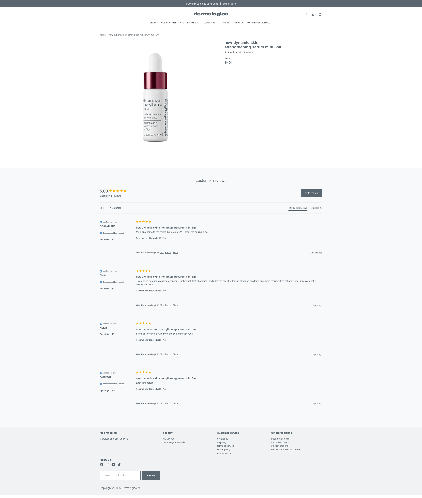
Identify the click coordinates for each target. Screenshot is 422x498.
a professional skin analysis (114, 438)
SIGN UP (151, 475)
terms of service (225, 446)
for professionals (280, 442)
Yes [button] (162, 252)
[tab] (297, 208)
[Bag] (320, 14)
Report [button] (168, 252)
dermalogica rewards (174, 442)
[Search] (305, 14)
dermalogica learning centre (286, 449)
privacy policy (224, 453)
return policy (223, 449)
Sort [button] (102, 207)
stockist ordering (279, 446)
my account (169, 438)
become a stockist (280, 438)
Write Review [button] (312, 193)
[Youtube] (113, 464)
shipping (221, 442)
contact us (222, 438)
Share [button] (175, 252)
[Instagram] (107, 464)
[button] (239, 52)
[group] (117, 191)
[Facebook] (102, 464)
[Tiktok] (119, 464)
